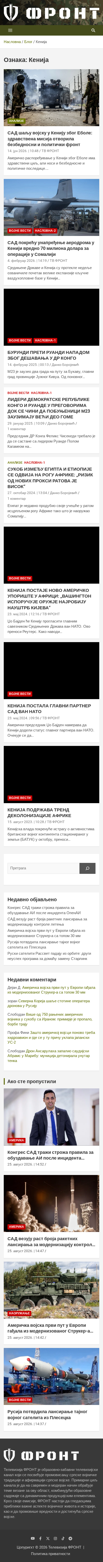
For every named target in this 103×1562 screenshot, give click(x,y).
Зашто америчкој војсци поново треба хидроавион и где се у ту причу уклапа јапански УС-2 (51, 1037)
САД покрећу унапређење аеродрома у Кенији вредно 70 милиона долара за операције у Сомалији (51, 248)
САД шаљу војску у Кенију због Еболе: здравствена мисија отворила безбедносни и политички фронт (50, 138)
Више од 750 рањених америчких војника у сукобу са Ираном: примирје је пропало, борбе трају (50, 1019)
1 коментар (17, 429)
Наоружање (19, 1313)
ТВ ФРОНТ (50, 151)
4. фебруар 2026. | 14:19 (27, 261)
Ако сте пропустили (31, 1081)
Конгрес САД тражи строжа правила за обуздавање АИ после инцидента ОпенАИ (51, 1158)
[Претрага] (88, 868)
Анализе (16, 121)
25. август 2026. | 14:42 (26, 1337)
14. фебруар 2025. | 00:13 (28, 365)
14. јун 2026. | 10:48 (23, 151)
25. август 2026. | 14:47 (26, 1251)
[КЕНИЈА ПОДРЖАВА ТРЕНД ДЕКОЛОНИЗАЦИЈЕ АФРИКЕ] (52, 774)
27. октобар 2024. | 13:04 (27, 493)
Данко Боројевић (65, 365)
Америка (16, 1140)
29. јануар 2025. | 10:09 (26, 423)
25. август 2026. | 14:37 (26, 1424)
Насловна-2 (45, 230)
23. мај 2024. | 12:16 (23, 614)
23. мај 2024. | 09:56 (23, 718)
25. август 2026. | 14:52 (26, 1164)
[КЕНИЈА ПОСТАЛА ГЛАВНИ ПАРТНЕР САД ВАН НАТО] (52, 670)
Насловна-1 (45, 340)
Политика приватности (50, 1554)
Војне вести (20, 230)
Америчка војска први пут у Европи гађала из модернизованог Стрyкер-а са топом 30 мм (51, 990)
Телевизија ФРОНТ (64, 1547)
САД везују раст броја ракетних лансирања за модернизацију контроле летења (51, 1244)
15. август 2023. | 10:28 (26, 822)
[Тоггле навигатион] (10, 30)
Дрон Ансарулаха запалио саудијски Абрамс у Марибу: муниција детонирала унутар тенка (49, 1056)
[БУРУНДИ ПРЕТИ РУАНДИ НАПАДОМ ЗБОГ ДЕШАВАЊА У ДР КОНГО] (52, 317)
